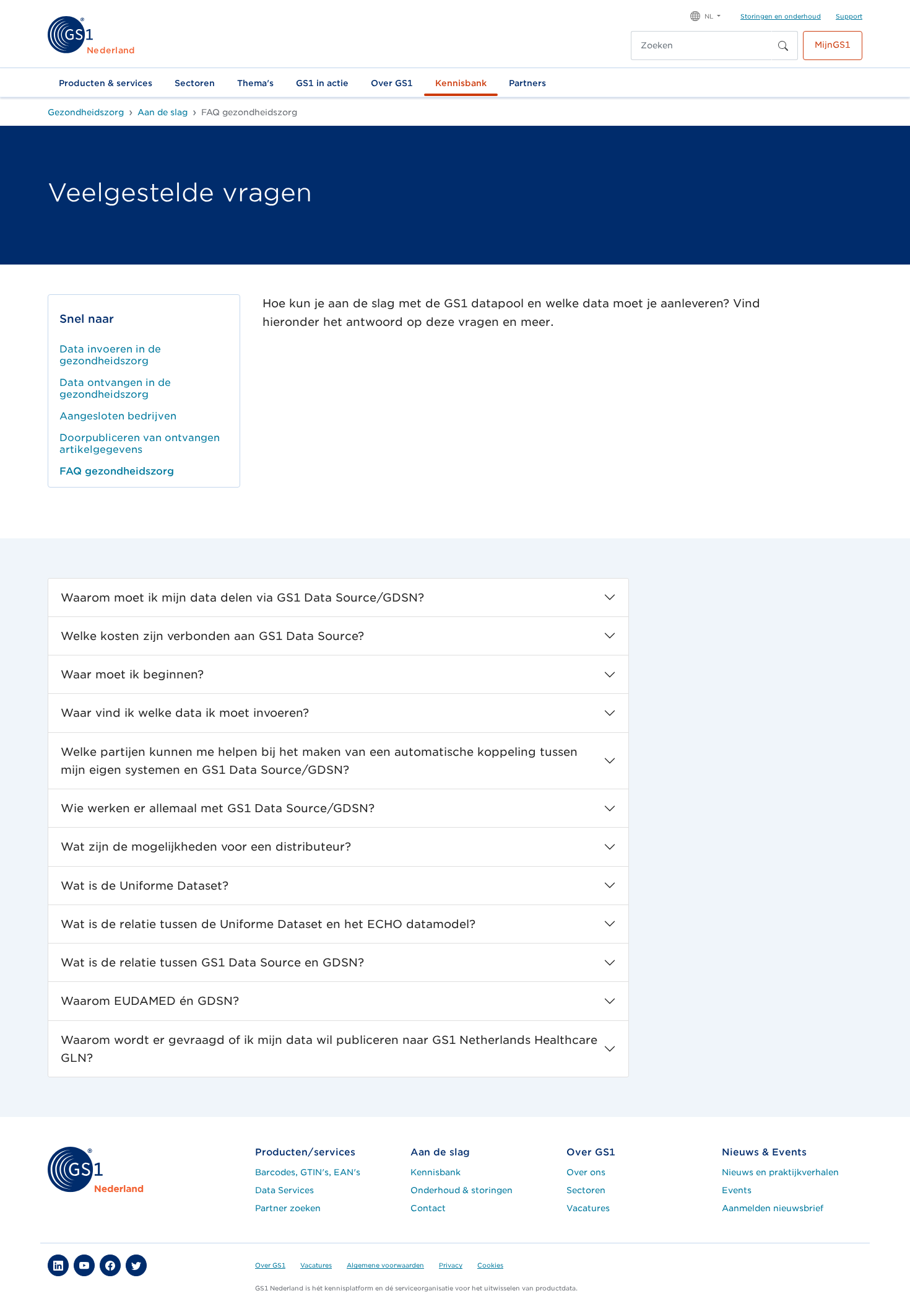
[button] (705, 15)
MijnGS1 (833, 45)
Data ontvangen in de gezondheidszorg (115, 388)
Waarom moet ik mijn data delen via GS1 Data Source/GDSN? (242, 597)
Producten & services (105, 83)
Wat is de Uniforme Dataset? (144, 885)
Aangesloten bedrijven (117, 416)
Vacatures (588, 1208)
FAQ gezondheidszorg (116, 471)
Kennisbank (461, 83)
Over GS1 (392, 83)
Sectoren (195, 83)
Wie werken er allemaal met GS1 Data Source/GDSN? (218, 808)
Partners (527, 83)
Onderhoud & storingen (461, 1190)
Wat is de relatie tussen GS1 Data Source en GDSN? (212, 962)
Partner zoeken (288, 1208)
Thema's (255, 83)
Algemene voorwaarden (385, 1265)
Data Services (284, 1190)
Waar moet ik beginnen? (132, 674)
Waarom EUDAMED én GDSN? (150, 1000)
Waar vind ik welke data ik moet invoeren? (185, 712)
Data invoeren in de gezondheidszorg (110, 355)
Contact (428, 1208)
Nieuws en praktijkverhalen (780, 1172)
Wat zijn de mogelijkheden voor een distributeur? (206, 846)
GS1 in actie (322, 83)
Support (849, 16)
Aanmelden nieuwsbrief (772, 1208)
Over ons (585, 1172)
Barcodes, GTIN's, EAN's (307, 1172)
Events (737, 1190)
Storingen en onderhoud (780, 16)
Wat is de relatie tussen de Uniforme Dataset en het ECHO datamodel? (268, 924)
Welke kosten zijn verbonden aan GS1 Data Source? (212, 635)
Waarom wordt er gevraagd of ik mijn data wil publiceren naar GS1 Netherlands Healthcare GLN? (329, 1048)
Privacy (450, 1265)
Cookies (490, 1265)
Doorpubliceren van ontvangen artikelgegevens (139, 443)
